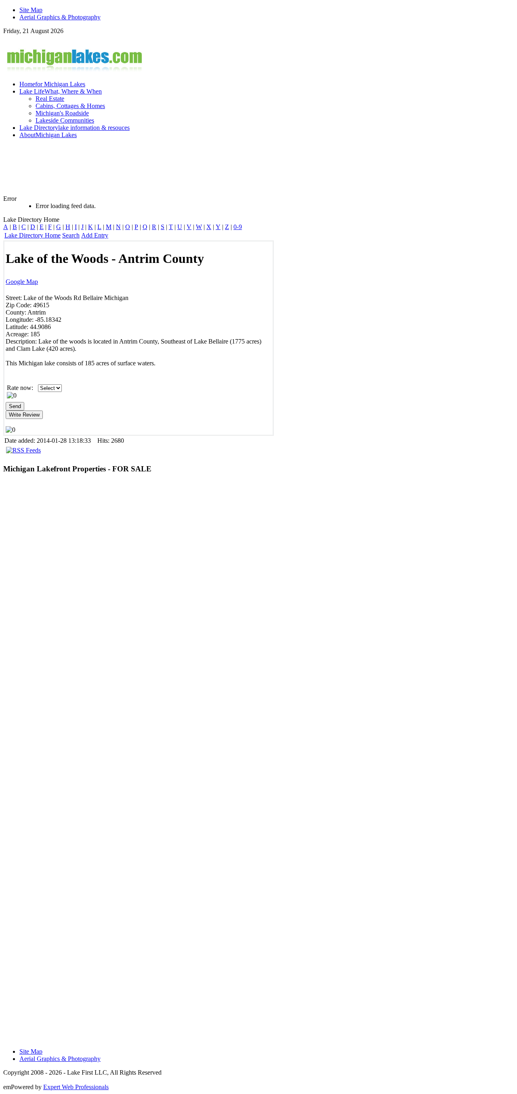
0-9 (237, 226)
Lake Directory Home (32, 235)
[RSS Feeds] (23, 450)
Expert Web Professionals (76, 1087)
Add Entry (94, 235)
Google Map (22, 281)
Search (71, 235)
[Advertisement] (201, 170)
